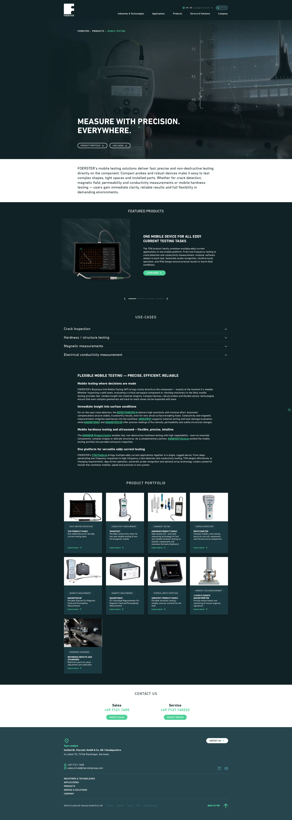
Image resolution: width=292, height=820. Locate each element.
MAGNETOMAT (92, 422)
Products (69, 786)
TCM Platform (99, 455)
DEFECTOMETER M (127, 412)
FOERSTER (83, 31)
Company (69, 793)
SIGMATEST (145, 419)
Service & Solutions (75, 790)
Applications (71, 782)
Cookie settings (151, 806)
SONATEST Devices (178, 439)
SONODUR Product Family (96, 435)
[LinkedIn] (219, 768)
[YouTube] (226, 768)
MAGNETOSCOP (114, 422)
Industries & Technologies (79, 778)
